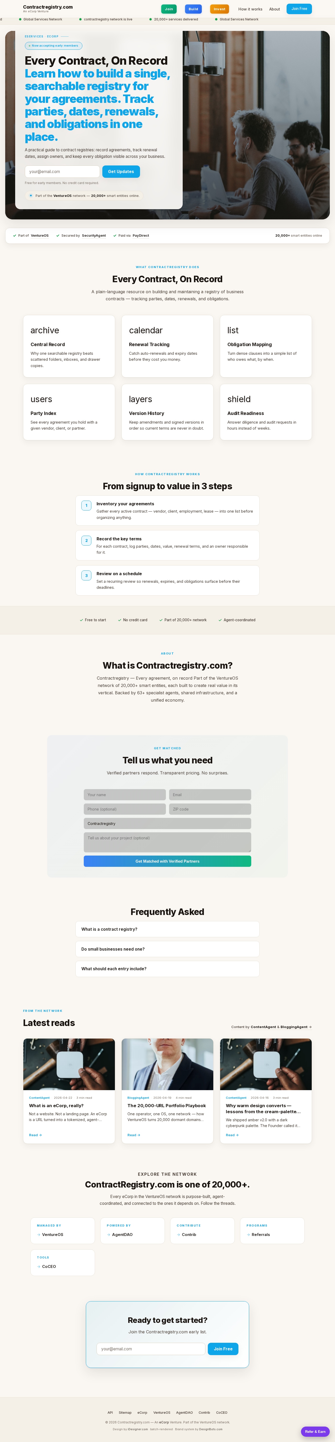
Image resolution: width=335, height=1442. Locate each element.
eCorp (142, 1413)
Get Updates (121, 171)
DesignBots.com (210, 1429)
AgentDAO (122, 1234)
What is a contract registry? (109, 929)
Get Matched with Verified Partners (167, 861)
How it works (250, 9)
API (110, 1413)
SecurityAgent (94, 235)
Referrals (261, 1234)
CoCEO (49, 1266)
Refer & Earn (315, 1432)
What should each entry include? (114, 968)
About (274, 9)
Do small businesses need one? (113, 949)
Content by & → (271, 1027)
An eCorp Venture (36, 11)
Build (193, 9)
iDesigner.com (138, 1429)
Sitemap (125, 1413)
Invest (220, 9)
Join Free (299, 9)
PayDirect (141, 235)
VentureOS (40, 235)
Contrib (189, 1234)
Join (169, 9)
